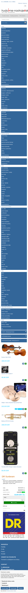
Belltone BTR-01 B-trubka (7, 421)
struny (2, 58)
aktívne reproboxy (5, 221)
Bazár (2, 320)
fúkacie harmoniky (5, 146)
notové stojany (4, 311)
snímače (3, 60)
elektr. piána (4, 114)
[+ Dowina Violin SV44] (26, 363)
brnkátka (3, 65)
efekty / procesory (5, 99)
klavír (2, 275)
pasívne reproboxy (5, 215)
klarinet (3, 298)
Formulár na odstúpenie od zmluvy (10, 559)
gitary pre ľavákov (5, 35)
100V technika (4, 253)
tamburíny (3, 189)
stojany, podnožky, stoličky (7, 80)
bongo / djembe (4, 183)
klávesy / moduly (5, 324)
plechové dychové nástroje (7, 142)
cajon (2, 180)
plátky (2, 150)
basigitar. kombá (5, 95)
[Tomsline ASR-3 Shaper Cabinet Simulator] (10, 447)
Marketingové (5, 585)
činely (2, 176)
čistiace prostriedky (5, 315)
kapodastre (3, 62)
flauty (2, 138)
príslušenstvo (4, 108)
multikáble (3, 243)
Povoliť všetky (5, 588)
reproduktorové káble (6, 245)
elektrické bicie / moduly (6, 172)
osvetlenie (3, 268)
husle (2, 281)
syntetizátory (4, 120)
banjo (2, 292)
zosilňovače (4, 213)
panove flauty (4, 140)
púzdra (2, 202)
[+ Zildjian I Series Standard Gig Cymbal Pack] (26, 409)
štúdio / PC (3, 249)
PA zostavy (3, 217)
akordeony (3, 159)
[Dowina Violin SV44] (14, 350)
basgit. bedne (4, 97)
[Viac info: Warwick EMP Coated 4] (23, 380)
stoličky (3, 131)
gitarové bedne (4, 56)
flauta (2, 285)
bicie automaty (4, 168)
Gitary (2, 26)
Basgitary (3, 86)
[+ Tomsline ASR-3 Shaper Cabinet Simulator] (26, 473)
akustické (3, 32)
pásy (2, 78)
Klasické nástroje (5, 157)
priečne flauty (4, 135)
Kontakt (3, 553)
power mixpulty (4, 210)
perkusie (3, 185)
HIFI (2, 262)
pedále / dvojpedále (5, 195)
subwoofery (3, 219)
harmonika (3, 296)
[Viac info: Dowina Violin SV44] (23, 363)
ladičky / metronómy (5, 309)
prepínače (3, 73)
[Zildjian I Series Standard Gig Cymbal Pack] (14, 392)
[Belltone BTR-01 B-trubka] (14, 415)
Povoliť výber (13, 588)
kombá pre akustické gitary (7, 52)
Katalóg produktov (14, 15)
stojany (3, 127)
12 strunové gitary (5, 37)
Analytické (4, 583)
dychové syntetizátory (6, 148)
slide (2, 67)
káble (2, 232)
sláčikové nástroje (5, 161)
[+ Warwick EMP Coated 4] (26, 380)
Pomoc (3, 551)
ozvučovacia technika (6, 326)
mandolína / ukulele (5, 290)
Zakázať (21, 588)
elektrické (3, 28)
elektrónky (3, 82)
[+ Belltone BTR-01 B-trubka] (26, 427)
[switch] (1, 581)
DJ (2, 251)
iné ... (2, 328)
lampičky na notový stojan (7, 313)
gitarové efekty (4, 45)
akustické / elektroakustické (7, 90)
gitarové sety (4, 43)
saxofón (3, 288)
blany (2, 198)
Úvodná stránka (5, 15)
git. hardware (4, 71)
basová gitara (4, 277)
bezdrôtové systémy (5, 69)
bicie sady (3, 174)
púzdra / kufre (4, 75)
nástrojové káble (5, 236)
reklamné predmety (5, 318)
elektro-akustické (5, 39)
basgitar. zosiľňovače (6, 93)
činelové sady (4, 178)
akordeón (3, 279)
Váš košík (14, 22)
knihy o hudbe (4, 300)
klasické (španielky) (5, 30)
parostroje (3, 258)
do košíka (14, 502)
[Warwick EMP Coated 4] (4, 369)
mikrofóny (3, 225)
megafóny (3, 247)
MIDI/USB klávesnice (6, 118)
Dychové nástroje (5, 133)
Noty (2, 270)
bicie (2, 283)
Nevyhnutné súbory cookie (8, 581)
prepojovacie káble (5, 240)
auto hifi (3, 264)
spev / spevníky (4, 294)
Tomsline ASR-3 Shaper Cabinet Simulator (11, 466)
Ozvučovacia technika (6, 206)
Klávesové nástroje (5, 110)
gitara (2, 273)
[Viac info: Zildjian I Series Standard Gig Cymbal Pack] (23, 409)
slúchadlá (3, 255)
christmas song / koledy (6, 305)
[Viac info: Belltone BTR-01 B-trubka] (23, 427)
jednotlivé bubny (5, 170)
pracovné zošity (4, 303)
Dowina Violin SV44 (6, 357)
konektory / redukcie (5, 234)
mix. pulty (3, 208)
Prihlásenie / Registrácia (22, 3)
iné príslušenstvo (5, 84)
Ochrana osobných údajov (11, 590)
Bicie (2, 165)
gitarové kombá (4, 54)
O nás (2, 549)
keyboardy (3, 112)
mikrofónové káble (5, 238)
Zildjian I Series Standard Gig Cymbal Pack (11, 402)
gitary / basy (4, 322)
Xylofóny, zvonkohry (5, 187)
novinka (20, 409)
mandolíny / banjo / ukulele (7, 41)
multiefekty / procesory (6, 47)
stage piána (3, 116)
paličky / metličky (5, 200)
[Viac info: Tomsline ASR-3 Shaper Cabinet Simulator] (23, 473)
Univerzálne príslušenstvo (7, 307)
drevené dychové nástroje (7, 144)
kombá (2, 123)
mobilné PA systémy (5, 223)
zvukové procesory (5, 230)
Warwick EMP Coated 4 (7, 373)
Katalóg (3, 547)
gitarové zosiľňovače (5, 50)
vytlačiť (3, 479)
